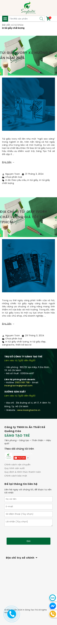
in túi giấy (32, 180)
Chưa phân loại (13, 177)
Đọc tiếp (8, 162)
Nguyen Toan (12, 174)
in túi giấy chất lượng (17, 342)
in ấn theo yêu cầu (15, 180)
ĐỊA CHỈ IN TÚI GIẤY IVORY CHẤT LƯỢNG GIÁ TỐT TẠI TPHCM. (23, 217)
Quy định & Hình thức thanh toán (22, 472)
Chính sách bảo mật (15, 476)
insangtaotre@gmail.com (18, 386)
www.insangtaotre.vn (28, 410)
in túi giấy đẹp (37, 342)
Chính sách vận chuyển (17, 465)
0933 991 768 (22, 383)
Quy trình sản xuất (14, 468)
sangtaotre (8, 345)
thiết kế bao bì (23, 345)
